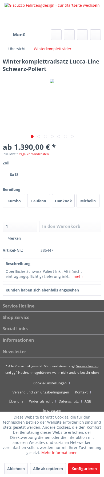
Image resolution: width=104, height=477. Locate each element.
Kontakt (81, 392)
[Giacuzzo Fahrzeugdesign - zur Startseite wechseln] (52, 15)
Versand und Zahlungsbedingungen (41, 392)
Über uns (16, 401)
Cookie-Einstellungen (50, 383)
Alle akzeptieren (48, 468)
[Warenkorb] (95, 34)
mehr (78, 276)
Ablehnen (16, 468)
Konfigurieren (84, 468)
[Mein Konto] (82, 34)
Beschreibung (18, 263)
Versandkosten (87, 366)
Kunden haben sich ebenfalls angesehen (42, 290)
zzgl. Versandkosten (34, 154)
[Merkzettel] (69, 34)
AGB (88, 401)
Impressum (52, 410)
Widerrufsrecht (41, 401)
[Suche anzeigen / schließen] (56, 34)
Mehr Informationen (59, 452)
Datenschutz (69, 401)
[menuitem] (14, 34)
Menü (19, 34)
